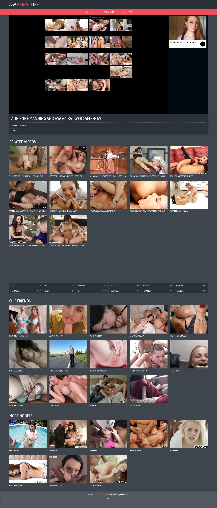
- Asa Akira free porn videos (111, 494)
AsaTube (24, 4)
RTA (108, 498)
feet (15, 130)
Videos (89, 11)
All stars (127, 11)
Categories (108, 11)
